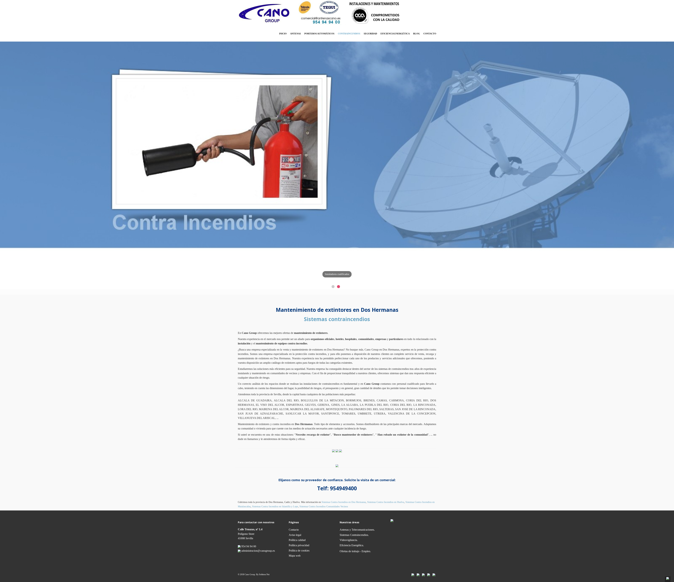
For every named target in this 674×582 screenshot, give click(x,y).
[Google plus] (433, 574)
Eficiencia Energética (395, 33)
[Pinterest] (428, 574)
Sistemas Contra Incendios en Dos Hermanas (344, 502)
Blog (416, 33)
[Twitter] (418, 574)
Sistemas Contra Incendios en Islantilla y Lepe (275, 506)
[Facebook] (412, 574)
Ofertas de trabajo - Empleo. (355, 551)
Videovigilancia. (349, 540)
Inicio (283, 33)
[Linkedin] (423, 574)
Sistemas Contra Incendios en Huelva (385, 502)
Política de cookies (299, 550)
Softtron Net (264, 574)
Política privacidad (299, 545)
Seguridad (370, 33)
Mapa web (294, 555)
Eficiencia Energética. (352, 545)
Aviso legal (295, 534)
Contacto (429, 33)
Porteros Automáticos (319, 33)
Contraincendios (349, 33)
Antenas (295, 33)
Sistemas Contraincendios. (354, 534)
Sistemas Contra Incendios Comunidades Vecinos (323, 506)
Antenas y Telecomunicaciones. (357, 529)
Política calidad (297, 540)
